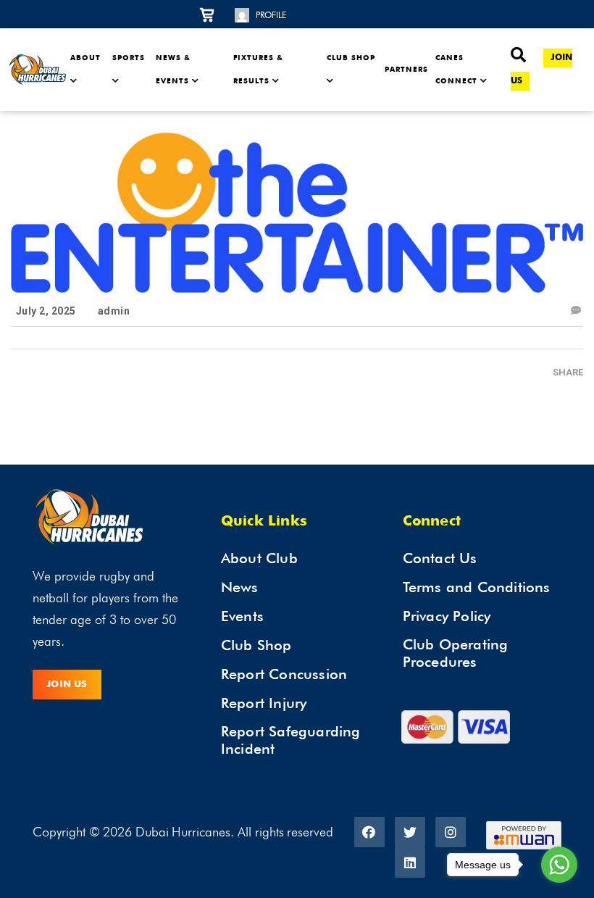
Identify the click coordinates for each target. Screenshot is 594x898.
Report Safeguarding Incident (291, 740)
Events (242, 616)
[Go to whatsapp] (559, 865)
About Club (259, 558)
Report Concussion (284, 674)
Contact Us (440, 558)
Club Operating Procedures (456, 653)
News (240, 587)
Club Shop (256, 645)
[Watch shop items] (213, 14)
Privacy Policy (447, 616)
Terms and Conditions (477, 587)
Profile (271, 14)
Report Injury (264, 703)
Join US (66, 684)
